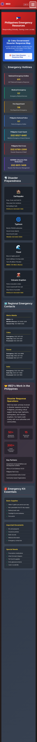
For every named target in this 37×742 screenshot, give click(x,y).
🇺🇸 (26, 4)
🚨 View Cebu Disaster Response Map (19, 56)
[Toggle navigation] (33, 4)
